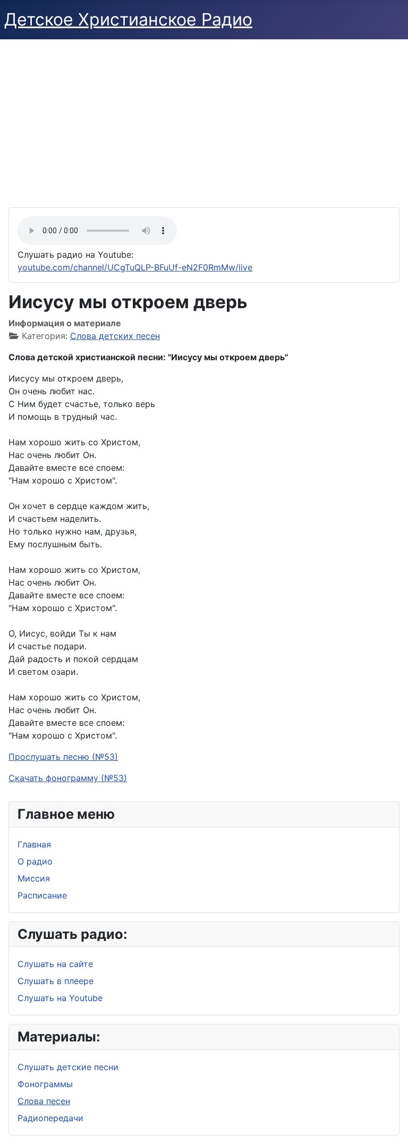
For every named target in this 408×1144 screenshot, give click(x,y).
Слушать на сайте (55, 964)
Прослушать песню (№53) (63, 756)
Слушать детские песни (68, 1067)
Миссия (34, 878)
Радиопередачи (50, 1118)
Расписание (42, 895)
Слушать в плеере (56, 981)
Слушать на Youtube (60, 998)
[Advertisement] (204, 119)
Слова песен (44, 1101)
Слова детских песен (115, 336)
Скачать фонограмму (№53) (67, 778)
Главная (34, 844)
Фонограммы (45, 1084)
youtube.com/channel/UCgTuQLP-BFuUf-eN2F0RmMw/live (135, 267)
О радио (35, 861)
